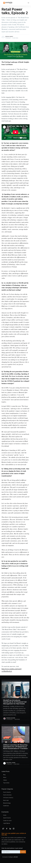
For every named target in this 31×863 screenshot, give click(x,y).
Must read (6, 800)
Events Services (7, 795)
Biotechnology (7, 803)
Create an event (7, 820)
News (4, 777)
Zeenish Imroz (9, 36)
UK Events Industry (8, 797)
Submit (23, 851)
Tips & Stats (6, 782)
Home (4, 815)
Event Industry (7, 792)
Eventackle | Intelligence (8, 857)
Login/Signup (6, 823)
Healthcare (6, 805)
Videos (5, 780)
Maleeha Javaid (10, 762)
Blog (4, 774)
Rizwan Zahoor (10, 718)
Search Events (7, 817)
